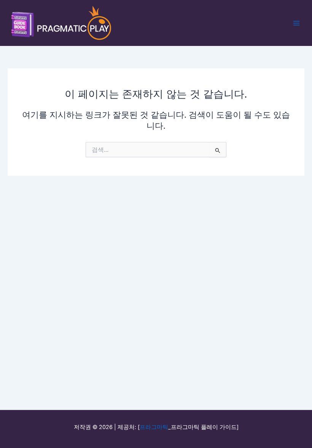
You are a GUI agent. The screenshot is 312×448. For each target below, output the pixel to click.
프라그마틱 (154, 427)
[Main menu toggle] (296, 23)
